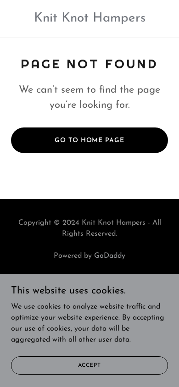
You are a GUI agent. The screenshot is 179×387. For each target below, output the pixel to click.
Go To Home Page (89, 140)
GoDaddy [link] (109, 256)
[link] (89, 19)
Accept (89, 365)
